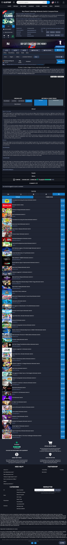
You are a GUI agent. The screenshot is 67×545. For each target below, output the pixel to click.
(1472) (52, 179)
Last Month (28, 100)
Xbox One (53, 28)
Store (5, 57)
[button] (63, 2)
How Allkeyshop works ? (9, 472)
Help (63, 542)
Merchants (44, 472)
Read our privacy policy (34, 541)
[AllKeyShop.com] (6, 2)
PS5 (50, 28)
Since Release (6, 100)
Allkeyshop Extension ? (8, 483)
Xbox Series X (58, 28)
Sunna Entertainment (31, 32)
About (17, 52)
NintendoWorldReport (8, 169)
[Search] (48, 2)
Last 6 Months (21, 100)
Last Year (14, 100)
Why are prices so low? (8, 474)
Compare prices (40, 64)
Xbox (5, 495)
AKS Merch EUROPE (21, 508)
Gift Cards (19, 497)
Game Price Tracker (21, 492)
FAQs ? (5, 481)
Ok (32, 543)
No (35, 543)
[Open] (14, 2)
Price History (11, 52)
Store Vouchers (20, 490)
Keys (36, 57)
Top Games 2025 (20, 504)
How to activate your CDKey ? (10, 479)
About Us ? (6, 469)
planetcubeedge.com (31, 30)
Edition (17, 57)
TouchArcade (6, 157)
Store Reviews (20, 501)
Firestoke (29, 34)
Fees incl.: (58, 57)
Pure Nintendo (6, 147)
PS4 (48, 28)
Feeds (22, 52)
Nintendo (6, 505)
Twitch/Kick (44, 469)
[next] (13, 26)
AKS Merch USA (20, 506)
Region (11, 57)
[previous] (3, 26)
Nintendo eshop (30, 35)
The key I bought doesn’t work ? (10, 476)
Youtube (62, 469)
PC (46, 28)
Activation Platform (27, 57)
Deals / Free (19, 499)
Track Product (17, 104)
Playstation (6, 500)
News (27, 52)
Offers (4, 52)
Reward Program (20, 494)
